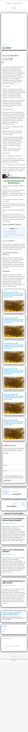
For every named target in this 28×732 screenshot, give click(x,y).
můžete (20, 261)
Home (4, 44)
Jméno (5, 465)
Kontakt (4, 629)
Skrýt (16, 228)
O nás (3, 631)
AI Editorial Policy (14, 656)
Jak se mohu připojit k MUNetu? (14, 235)
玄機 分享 (20, 659)
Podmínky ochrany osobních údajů (12, 646)
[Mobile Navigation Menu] (14, 8)
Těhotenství (5, 46)
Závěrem (6, 236)
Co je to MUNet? (10, 233)
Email (5, 648)
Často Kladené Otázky (9, 231)
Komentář (6, 453)
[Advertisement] (14, 29)
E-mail (5, 470)
